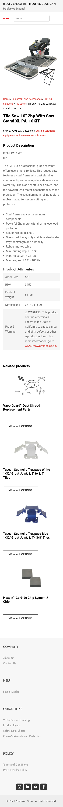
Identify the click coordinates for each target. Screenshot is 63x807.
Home (6, 99)
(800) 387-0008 (39, 4)
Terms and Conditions (15, 765)
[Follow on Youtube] (35, 787)
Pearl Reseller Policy (15, 770)
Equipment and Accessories (27, 99)
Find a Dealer (11, 692)
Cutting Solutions (45, 130)
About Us (8, 658)
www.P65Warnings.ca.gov (41, 346)
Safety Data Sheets (14, 731)
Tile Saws (20, 103)
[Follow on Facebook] (43, 787)
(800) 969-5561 (12, 4)
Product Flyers (11, 725)
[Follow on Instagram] (19, 787)
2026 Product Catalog (16, 720)
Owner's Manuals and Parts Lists (21, 736)
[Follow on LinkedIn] (27, 787)
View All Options (21, 426)
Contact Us (9, 663)
